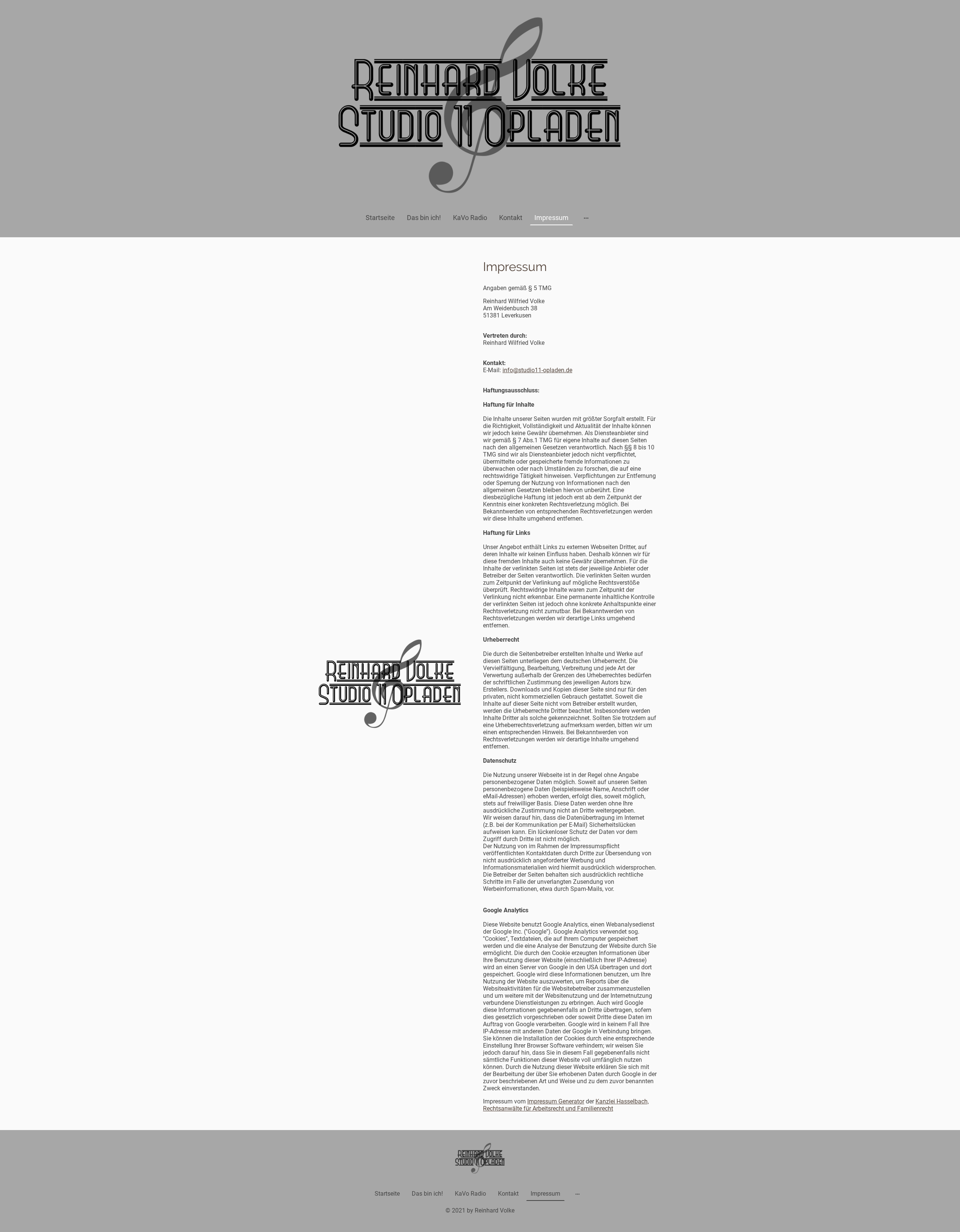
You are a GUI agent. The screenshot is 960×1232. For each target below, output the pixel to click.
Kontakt (510, 218)
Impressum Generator (555, 1101)
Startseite (380, 218)
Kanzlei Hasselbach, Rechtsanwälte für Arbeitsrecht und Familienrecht (566, 1105)
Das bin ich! (424, 218)
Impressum (551, 218)
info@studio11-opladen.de (537, 370)
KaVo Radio (470, 218)
